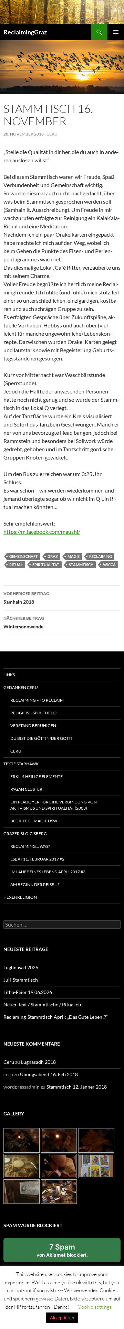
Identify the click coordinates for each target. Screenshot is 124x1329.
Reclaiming (100, 556)
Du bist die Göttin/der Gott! (41, 738)
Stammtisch (81, 564)
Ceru (52, 134)
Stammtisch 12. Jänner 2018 (76, 1087)
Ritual (16, 564)
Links (9, 674)
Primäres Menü (115, 32)
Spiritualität (45, 564)
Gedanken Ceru (20, 687)
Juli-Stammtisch (20, 980)
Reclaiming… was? (30, 846)
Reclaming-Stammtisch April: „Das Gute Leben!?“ (55, 1017)
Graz (53, 556)
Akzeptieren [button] (62, 1317)
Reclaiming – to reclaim (37, 700)
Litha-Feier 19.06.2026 (27, 992)
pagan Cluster (26, 789)
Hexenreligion (20, 897)
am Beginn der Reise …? (35, 884)
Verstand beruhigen (33, 725)
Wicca (109, 564)
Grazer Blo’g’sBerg (25, 833)
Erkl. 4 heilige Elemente (36, 776)
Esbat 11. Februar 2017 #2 (37, 859)
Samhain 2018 (26, 598)
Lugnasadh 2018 (38, 1062)
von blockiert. (62, 1250)
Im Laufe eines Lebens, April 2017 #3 (47, 871)
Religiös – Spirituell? (33, 712)
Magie (74, 556)
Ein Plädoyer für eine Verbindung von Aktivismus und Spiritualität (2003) (53, 805)
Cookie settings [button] (95, 1307)
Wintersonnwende (23, 622)
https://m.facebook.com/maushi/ (41, 531)
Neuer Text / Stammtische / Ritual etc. (43, 1004)
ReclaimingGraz (25, 32)
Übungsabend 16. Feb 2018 (49, 1074)
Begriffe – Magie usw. (34, 820)
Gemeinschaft (23, 556)
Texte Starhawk (21, 763)
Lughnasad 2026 (20, 967)
